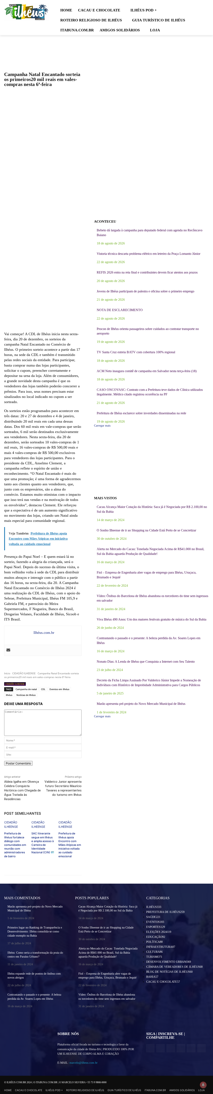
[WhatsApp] (191, 1048)
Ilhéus (9, 695)
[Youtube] (201, 1048)
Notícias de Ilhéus (26, 695)
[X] (171, 1048)
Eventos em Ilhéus (59, 689)
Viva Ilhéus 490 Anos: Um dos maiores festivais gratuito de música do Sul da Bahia (151, 619)
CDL (43, 689)
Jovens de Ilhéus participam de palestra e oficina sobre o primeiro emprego (145, 291)
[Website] (181, 1048)
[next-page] (5, 863)
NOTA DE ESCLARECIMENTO (120, 310)
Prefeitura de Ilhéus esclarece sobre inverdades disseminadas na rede (141, 413)
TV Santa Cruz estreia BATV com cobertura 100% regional (136, 352)
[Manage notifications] (203, 1085)
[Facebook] (150, 1048)
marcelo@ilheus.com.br (83, 1062)
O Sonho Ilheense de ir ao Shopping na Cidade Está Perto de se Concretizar (146, 530)
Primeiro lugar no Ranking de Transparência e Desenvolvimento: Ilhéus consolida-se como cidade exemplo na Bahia (34, 931)
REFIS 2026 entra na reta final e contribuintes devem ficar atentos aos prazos (147, 272)
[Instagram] (160, 1048)
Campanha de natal (26, 689)
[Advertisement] (43, 295)
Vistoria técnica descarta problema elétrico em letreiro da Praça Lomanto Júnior (148, 253)
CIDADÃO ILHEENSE (24, 673)
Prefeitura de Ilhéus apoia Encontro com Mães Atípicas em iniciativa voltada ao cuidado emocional (69, 845)
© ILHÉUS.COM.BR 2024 (18, 1082)
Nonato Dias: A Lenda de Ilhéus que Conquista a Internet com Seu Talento (146, 661)
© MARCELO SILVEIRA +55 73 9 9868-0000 (82, 1082)
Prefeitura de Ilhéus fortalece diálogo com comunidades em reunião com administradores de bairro (15, 845)
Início (7, 673)
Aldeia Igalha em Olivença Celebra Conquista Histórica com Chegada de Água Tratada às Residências (22, 790)
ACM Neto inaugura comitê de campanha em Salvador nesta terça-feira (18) (147, 371)
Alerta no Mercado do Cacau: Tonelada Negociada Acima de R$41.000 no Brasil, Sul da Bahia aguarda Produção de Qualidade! (107, 952)
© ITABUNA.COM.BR (45, 1082)
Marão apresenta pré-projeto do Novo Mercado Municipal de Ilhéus (141, 703)
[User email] (8, 650)
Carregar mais (102, 425)
